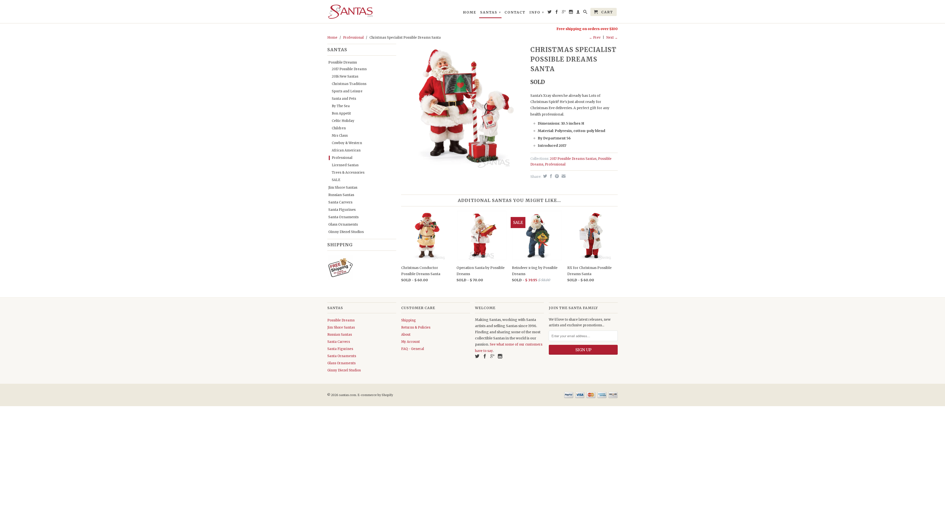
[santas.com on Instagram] (571, 13)
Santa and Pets (344, 99)
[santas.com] (361, 11)
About (405, 334)
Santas (490, 12)
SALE (336, 180)
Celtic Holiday (343, 121)
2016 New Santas (345, 76)
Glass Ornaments (343, 224)
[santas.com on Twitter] (550, 13)
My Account (410, 342)
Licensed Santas (345, 165)
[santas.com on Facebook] (557, 13)
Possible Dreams (342, 62)
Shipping (408, 320)
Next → (612, 37)
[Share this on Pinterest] (556, 176)
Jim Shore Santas (342, 187)
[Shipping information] (359, 268)
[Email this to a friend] (563, 176)
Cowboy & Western (347, 143)
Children (339, 128)
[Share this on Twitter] (544, 176)
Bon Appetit (341, 113)
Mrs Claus (340, 135)
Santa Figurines (342, 209)
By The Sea (341, 106)
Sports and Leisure (347, 91)
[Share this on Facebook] (550, 176)
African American (346, 150)
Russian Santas (341, 195)
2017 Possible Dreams (349, 69)
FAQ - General (412, 349)
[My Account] (578, 13)
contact (514, 12)
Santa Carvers (340, 202)
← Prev (594, 37)
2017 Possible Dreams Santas (573, 159)
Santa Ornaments (343, 217)
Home (469, 12)
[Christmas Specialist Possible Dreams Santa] (463, 106)
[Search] (585, 13)
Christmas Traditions (349, 84)
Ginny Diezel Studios (346, 232)
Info (536, 12)
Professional (353, 37)
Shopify (387, 395)
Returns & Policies (415, 327)
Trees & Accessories (348, 172)
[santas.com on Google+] (564, 13)
